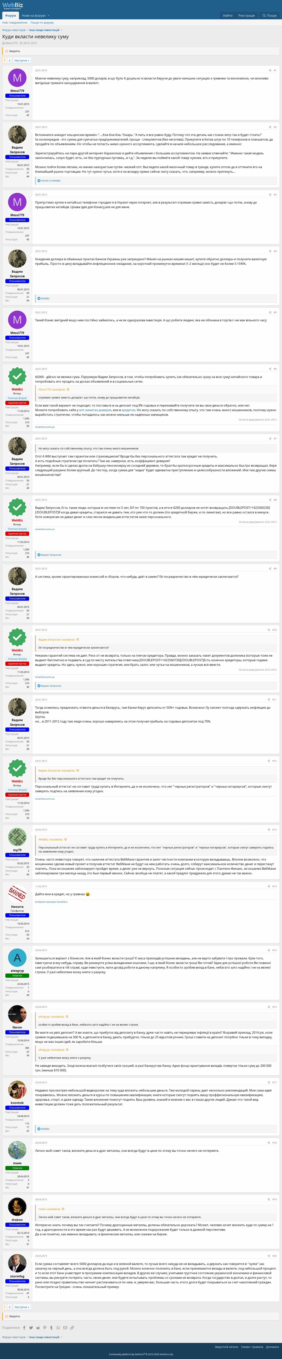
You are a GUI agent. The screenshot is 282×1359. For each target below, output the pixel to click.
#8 (275, 500)
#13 (274, 829)
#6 (275, 369)
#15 (274, 950)
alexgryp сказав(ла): (51, 1016)
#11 (274, 699)
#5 (275, 312)
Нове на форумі (33, 15)
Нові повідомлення (14, 22)
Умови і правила (252, 1347)
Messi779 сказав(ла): (52, 389)
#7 (275, 438)
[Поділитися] (270, 70)
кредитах (128, 410)
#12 (274, 761)
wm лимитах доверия (95, 410)
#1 (275, 70)
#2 (275, 127)
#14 (274, 886)
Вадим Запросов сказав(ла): (57, 639)
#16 (274, 1007)
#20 (274, 1256)
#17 (274, 1082)
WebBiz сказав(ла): (51, 839)
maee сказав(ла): (49, 1209)
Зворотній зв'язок (226, 1347)
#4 (275, 251)
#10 (274, 630)
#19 (274, 1199)
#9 (275, 568)
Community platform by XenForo (141, 1354)
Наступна (21, 60)
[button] (48, 15)
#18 (274, 1142)
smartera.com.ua (44, 427)
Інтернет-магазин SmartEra (51, 901)
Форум (10, 15)
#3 (275, 194)
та (50, 180)
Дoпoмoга (272, 1347)
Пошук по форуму (42, 22)
